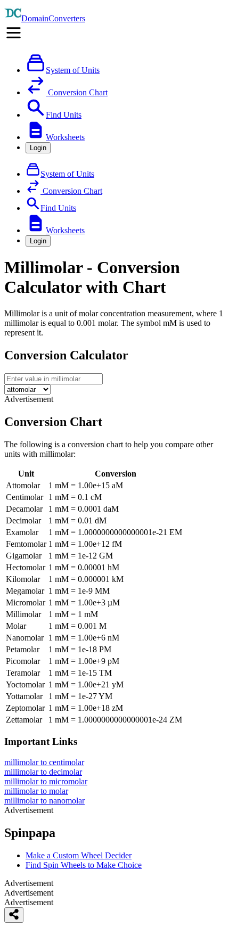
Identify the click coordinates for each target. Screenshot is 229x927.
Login (38, 148)
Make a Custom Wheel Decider (79, 855)
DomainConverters (53, 18)
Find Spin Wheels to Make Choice (84, 864)
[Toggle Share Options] (13, 915)
